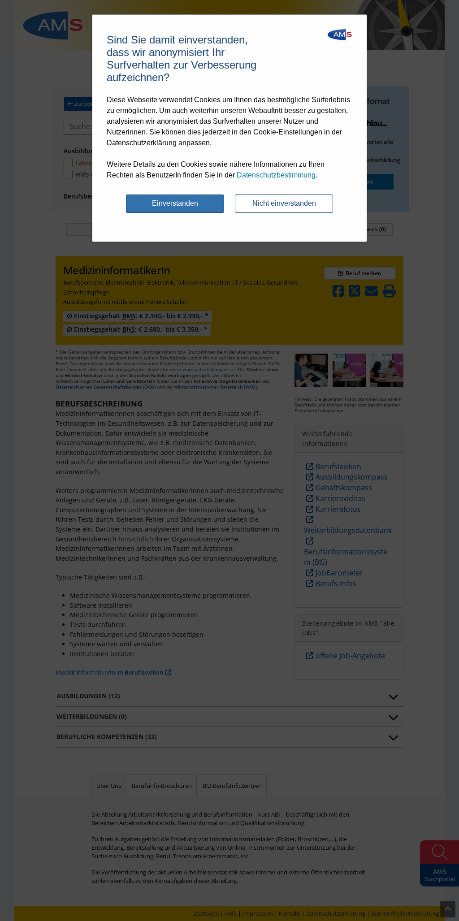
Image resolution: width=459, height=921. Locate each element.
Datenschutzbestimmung (276, 175)
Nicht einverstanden (284, 203)
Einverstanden (175, 203)
